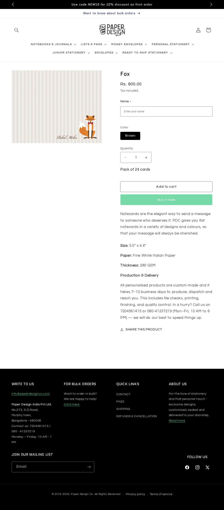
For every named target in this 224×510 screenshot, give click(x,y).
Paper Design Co (82, 494)
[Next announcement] (211, 4)
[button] (17, 30)
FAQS (120, 401)
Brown (130, 135)
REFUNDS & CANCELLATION (136, 416)
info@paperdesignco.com (31, 393)
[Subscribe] (89, 467)
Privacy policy (135, 494)
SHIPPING (123, 409)
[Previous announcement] (13, 4)
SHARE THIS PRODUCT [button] (144, 329)
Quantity (126, 148)
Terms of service (161, 494)
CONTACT (123, 394)
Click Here (71, 404)
